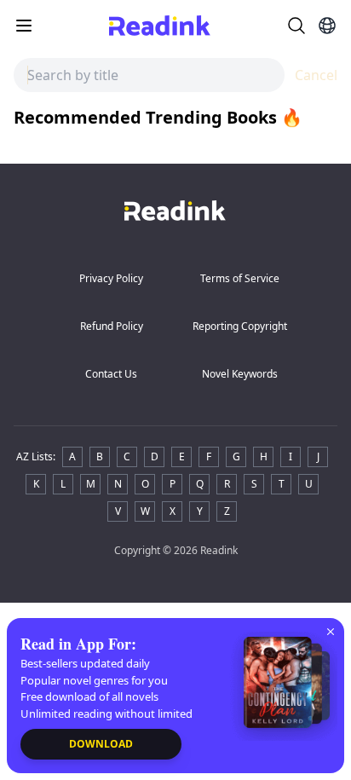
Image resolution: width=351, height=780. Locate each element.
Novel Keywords (240, 374)
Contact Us (111, 374)
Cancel (316, 75)
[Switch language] (327, 25)
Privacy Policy (111, 278)
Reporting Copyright (240, 326)
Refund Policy (111, 326)
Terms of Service (239, 278)
